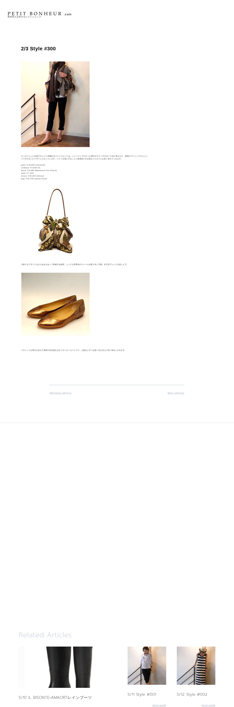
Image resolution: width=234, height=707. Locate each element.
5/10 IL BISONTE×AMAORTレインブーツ (55, 697)
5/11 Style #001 (142, 694)
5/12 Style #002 (192, 694)
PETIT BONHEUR (40, 13)
